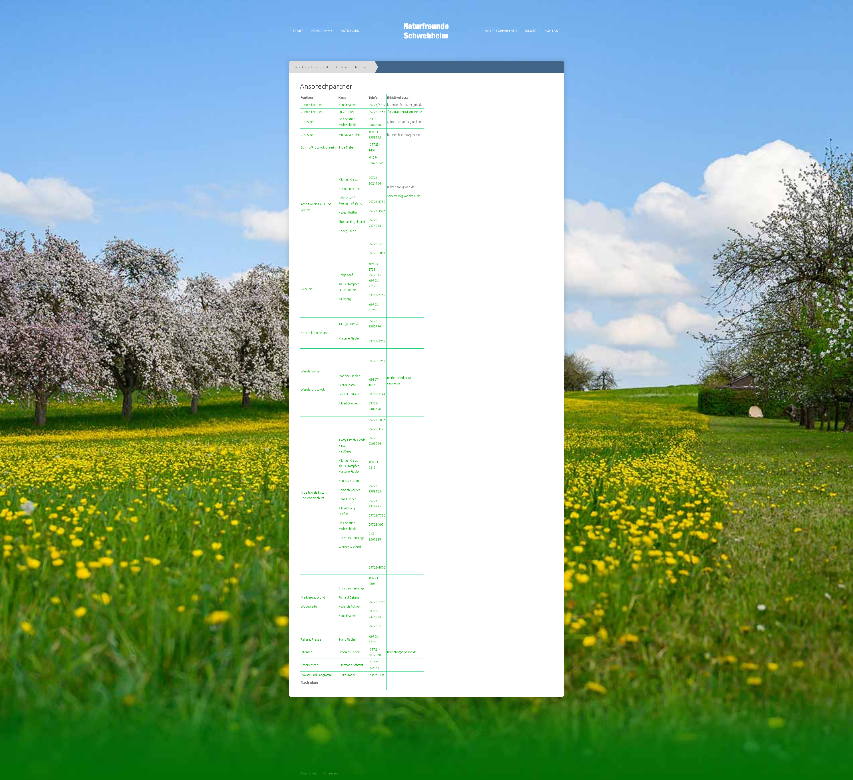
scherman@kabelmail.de (404, 196)
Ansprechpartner (501, 30)
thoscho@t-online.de (402, 652)
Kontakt (552, 30)
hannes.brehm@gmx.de (403, 135)
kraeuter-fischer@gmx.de (405, 105)
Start (298, 30)
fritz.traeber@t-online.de (405, 112)
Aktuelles (350, 30)
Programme (322, 30)
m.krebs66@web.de (401, 187)
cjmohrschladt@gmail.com (405, 122)
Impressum (331, 773)
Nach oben (309, 682)
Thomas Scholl (350, 652)
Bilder (530, 30)
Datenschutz (309, 773)
